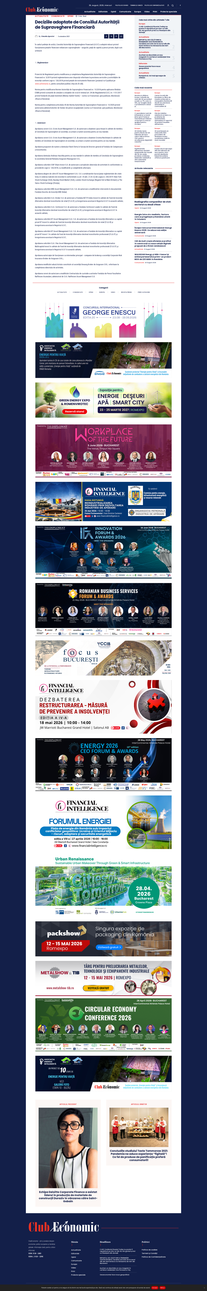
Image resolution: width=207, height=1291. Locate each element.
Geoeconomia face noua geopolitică (149, 67)
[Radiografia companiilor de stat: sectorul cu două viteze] (153, 185)
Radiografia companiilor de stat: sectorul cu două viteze (153, 203)
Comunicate (58, 16)
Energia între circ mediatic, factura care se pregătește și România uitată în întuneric (152, 217)
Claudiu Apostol (47, 36)
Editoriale (143, 63)
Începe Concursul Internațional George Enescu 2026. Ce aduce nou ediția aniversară (153, 230)
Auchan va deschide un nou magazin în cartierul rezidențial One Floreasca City (154, 57)
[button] (172, 5)
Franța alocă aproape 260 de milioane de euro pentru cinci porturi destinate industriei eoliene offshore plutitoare (163, 153)
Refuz (163, 1288)
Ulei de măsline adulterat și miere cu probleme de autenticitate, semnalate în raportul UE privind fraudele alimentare (163, 118)
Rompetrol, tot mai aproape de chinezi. (152, 77)
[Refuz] (204, 1288)
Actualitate (41, 16)
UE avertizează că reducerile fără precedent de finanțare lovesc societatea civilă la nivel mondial (162, 135)
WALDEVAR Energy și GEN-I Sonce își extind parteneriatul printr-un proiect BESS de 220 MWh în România (153, 256)
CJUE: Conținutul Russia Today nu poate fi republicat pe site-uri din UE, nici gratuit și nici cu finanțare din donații (154, 29)
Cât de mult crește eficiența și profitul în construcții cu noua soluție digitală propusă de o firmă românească (153, 243)
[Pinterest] (116, 36)
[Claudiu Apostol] (37, 36)
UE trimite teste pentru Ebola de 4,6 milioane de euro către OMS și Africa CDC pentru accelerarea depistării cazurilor (143, 136)
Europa (142, 24)
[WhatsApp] (121, 36)
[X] (111, 36)
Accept (154, 1288)
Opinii (70, 16)
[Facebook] (180, 5)
